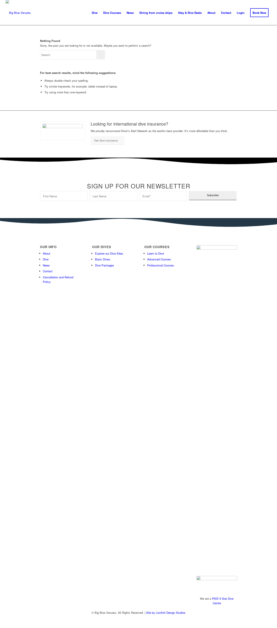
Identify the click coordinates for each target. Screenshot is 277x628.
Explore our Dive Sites (109, 253)
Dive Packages (104, 265)
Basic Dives (102, 259)
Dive (45, 259)
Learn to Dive (155, 253)
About (46, 253)
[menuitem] (94, 13)
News (46, 265)
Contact (48, 271)
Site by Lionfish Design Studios (165, 612)
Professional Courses (160, 265)
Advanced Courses (159, 259)
